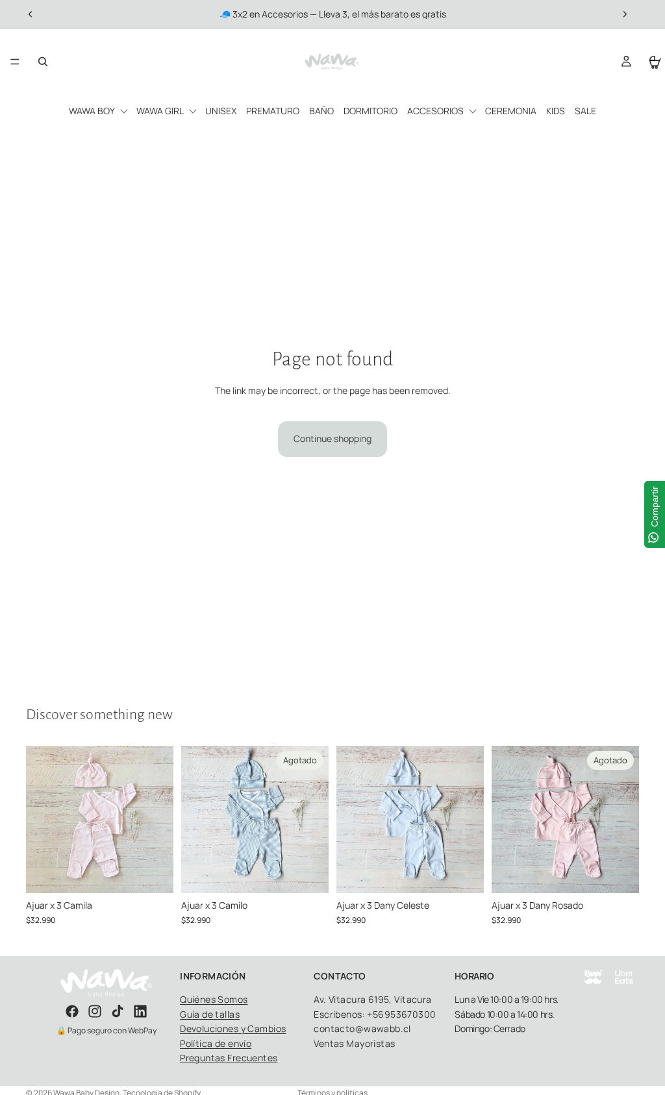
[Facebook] (72, 1011)
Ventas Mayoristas (354, 1043)
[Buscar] (43, 61)
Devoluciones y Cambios (233, 1028)
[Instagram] (95, 1011)
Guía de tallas (210, 1014)
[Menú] (15, 62)
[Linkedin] (140, 1011)
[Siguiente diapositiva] (624, 14)
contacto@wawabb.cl (362, 1028)
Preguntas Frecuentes (228, 1058)
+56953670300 (401, 1014)
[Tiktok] (117, 1011)
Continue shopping (332, 438)
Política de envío (215, 1043)
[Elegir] (153, 873)
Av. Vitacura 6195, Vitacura (372, 999)
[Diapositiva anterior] (30, 14)
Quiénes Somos (213, 999)
